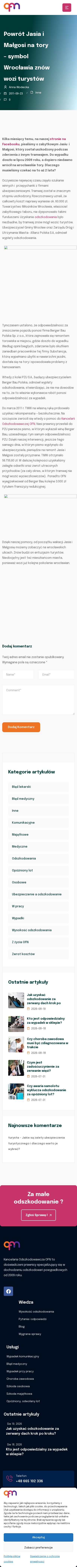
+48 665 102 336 (29, 1481)
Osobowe (19, 882)
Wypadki (18, 918)
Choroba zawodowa (20, 1379)
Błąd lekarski (21, 787)
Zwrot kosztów (23, 954)
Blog (22, 1326)
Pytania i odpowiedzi (33, 1319)
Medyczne (19, 846)
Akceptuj (38, 1537)
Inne (38, 92)
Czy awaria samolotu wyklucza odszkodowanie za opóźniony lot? (46, 1090)
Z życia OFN (20, 942)
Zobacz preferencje (38, 1547)
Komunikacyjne (23, 822)
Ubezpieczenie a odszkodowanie (37, 894)
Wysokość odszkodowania (32, 930)
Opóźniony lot (22, 870)
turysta (13, 1137)
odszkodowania (46, 217)
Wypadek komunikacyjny (23, 1356)
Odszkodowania (24, 858)
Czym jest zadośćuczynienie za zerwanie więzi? (43, 1066)
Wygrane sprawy (30, 1334)
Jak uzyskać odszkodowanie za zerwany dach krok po (44, 999)
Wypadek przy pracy (20, 1371)
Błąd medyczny (23, 798)
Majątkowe (20, 834)
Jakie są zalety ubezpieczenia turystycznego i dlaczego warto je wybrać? (36, 1143)
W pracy (18, 906)
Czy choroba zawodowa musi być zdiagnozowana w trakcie (47, 1043)
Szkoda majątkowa (19, 1393)
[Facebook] (8, 1291)
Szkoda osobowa (18, 1386)
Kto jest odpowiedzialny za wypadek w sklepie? (46, 1021)
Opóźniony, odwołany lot (23, 1401)
